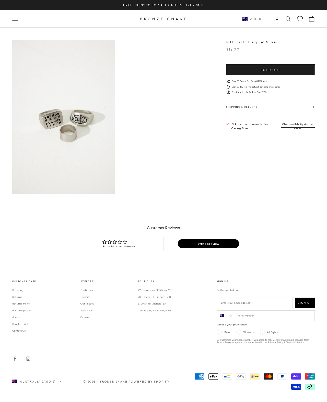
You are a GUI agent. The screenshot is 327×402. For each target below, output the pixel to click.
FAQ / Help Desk (21, 310)
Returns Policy (21, 303)
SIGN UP (305, 302)
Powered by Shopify (149, 381)
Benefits (85, 297)
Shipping (18, 290)
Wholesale (86, 310)
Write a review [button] (208, 244)
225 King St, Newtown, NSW (155, 310)
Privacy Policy (275, 342)
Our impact (87, 303)
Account (17, 317)
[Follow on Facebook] (14, 358)
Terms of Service (295, 342)
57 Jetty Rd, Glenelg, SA (152, 303)
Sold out (271, 70)
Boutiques (86, 290)
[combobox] (225, 316)
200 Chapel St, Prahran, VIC (154, 297)
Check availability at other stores (297, 126)
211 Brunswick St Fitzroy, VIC (155, 290)
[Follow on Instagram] (28, 358)
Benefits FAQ (20, 324)
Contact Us (19, 330)
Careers (85, 317)
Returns (17, 297)
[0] (299, 18)
